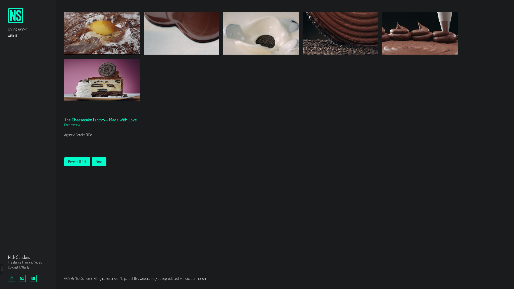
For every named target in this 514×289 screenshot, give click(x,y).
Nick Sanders (19, 257)
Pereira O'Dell (77, 161)
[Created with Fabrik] (1, 269)
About (12, 36)
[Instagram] (11, 278)
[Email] (22, 278)
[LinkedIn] (33, 278)
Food (99, 161)
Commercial (72, 124)
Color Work (17, 30)
